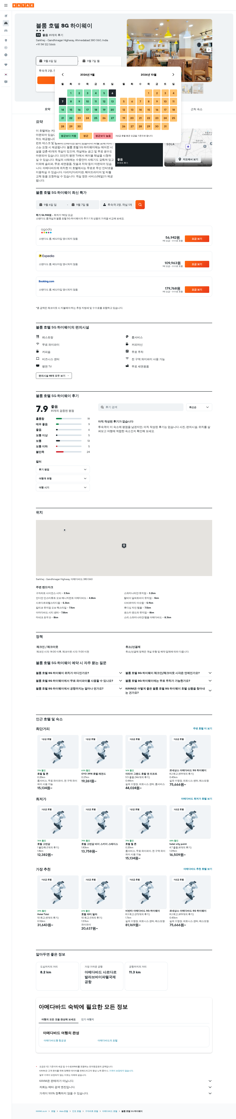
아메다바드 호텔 (109, 1111)
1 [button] (70, 93)
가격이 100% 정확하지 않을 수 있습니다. (63, 1093)
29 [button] (70, 126)
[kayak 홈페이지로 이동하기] (23, 5)
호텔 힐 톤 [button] (42, 773)
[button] (6, 5)
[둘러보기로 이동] (5, 40)
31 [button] (165, 126)
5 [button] (104, 93)
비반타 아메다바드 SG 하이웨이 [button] (142, 910)
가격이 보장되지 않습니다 (121, 1070)
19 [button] (104, 109)
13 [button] (112, 101)
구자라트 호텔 (91, 1111)
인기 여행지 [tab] (87, 1019)
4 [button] (96, 93)
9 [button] (79, 101)
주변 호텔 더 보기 (202, 728)
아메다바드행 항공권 (55, 1040)
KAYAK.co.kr (41, 1111)
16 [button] (79, 109)
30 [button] (79, 126)
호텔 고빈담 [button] (43, 844)
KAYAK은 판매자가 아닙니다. (56, 1081)
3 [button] (87, 93)
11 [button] (96, 101)
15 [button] (71, 109)
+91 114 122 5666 (45, 44)
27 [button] (112, 118)
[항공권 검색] (5, 15)
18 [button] (96, 109)
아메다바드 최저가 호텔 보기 (196, 798)
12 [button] (104, 101)
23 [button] (79, 118)
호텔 (53, 1111)
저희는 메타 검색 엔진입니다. (57, 1087)
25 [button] (95, 118)
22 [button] (70, 118)
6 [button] (112, 93)
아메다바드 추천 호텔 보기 (197, 868)
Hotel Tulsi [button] (43, 914)
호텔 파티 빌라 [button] (89, 914)
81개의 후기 (56, 35)
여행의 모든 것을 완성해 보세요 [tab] (58, 1019)
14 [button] (62, 109)
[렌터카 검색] (5, 30)
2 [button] (79, 93)
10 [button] (87, 101)
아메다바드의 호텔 (107, 1040)
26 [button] (104, 118)
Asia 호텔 (63, 1111)
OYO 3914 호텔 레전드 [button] (93, 773)
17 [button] (87, 109)
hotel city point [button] (178, 844)
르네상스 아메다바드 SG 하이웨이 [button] (187, 770)
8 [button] (71, 101)
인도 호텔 (76, 1111)
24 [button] (87, 118)
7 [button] (62, 101)
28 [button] (62, 126)
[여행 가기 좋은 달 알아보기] (5, 54)
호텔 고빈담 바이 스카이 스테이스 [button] (99, 844)
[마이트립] (5, 64)
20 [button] (112, 109)
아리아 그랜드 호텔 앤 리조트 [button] (141, 773)
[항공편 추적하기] (5, 47)
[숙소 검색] (5, 23)
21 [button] (62, 118)
